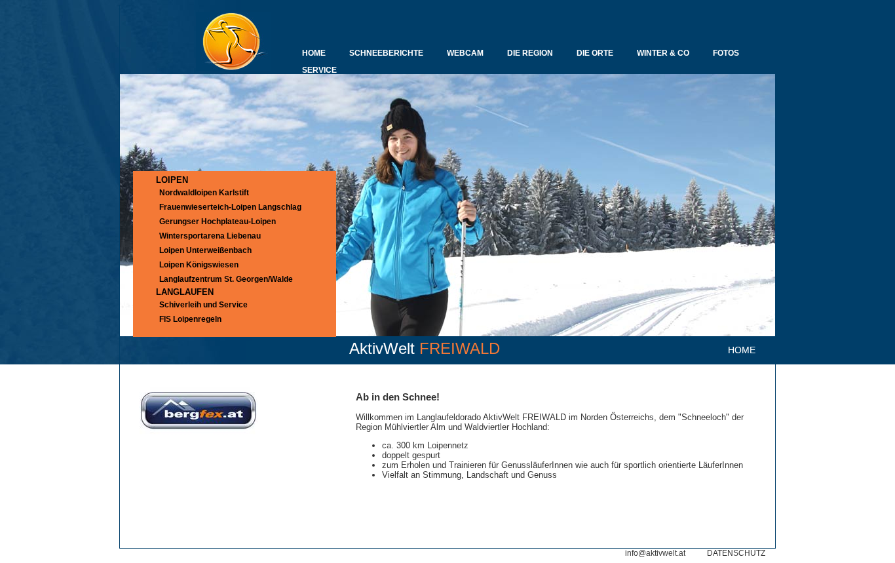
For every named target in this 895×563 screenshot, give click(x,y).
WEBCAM (465, 53)
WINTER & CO (663, 53)
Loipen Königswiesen (198, 264)
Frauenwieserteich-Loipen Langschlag (230, 207)
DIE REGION (530, 53)
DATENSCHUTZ (736, 553)
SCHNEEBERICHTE (386, 53)
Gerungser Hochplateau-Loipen (217, 221)
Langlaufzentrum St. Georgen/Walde (226, 279)
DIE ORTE (595, 53)
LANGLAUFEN (185, 292)
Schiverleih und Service (203, 304)
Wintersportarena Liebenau (210, 236)
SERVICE (319, 70)
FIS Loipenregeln (190, 319)
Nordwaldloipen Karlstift (204, 192)
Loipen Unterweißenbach (205, 250)
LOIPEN (172, 180)
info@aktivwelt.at (655, 553)
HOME (314, 53)
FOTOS (726, 53)
